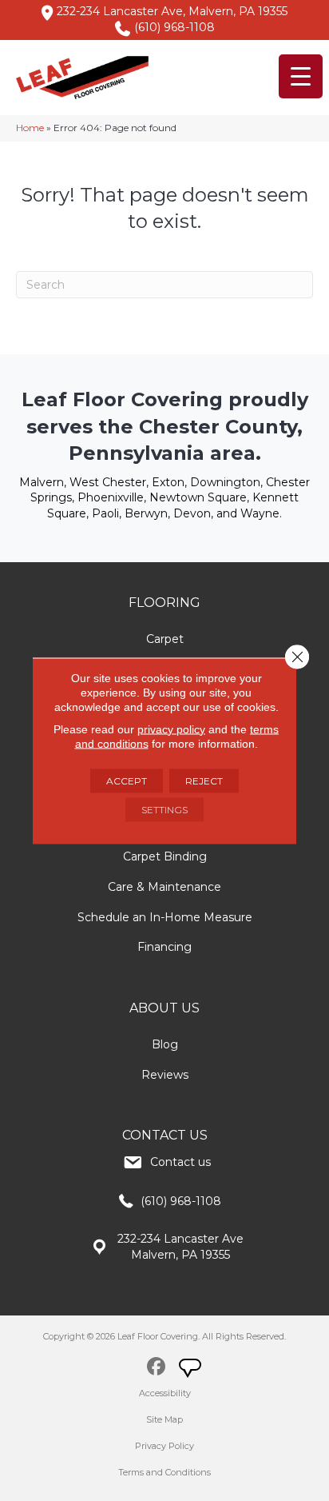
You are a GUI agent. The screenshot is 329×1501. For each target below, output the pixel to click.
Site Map (164, 1419)
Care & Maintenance (164, 887)
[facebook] (156, 1368)
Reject (204, 780)
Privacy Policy (164, 1445)
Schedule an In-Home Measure (164, 917)
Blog (165, 1044)
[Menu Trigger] (301, 76)
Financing (164, 947)
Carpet (165, 639)
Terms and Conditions (164, 1472)
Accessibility (165, 1393)
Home (30, 128)
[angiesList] (191, 1370)
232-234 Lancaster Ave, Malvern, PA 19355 (172, 11)
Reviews (164, 1075)
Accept (126, 780)
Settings (164, 809)
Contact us (180, 1162)
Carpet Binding (165, 856)
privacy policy (171, 728)
